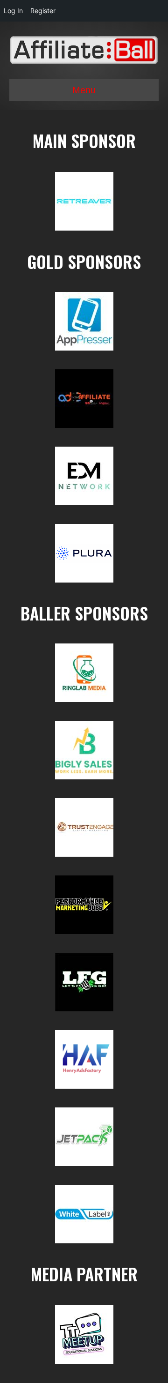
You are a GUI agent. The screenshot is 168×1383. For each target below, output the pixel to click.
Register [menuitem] (43, 11)
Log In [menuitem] (13, 11)
